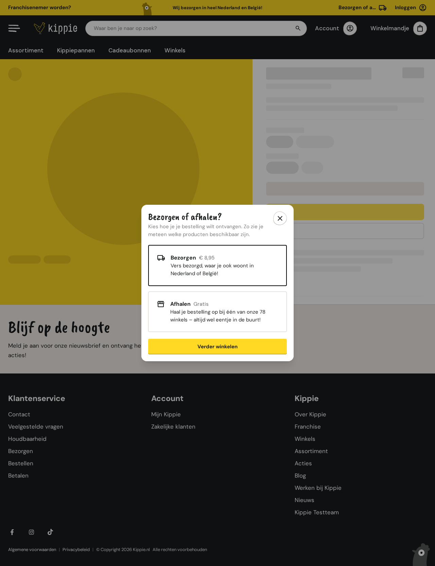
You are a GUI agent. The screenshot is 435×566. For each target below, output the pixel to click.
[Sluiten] (280, 218)
